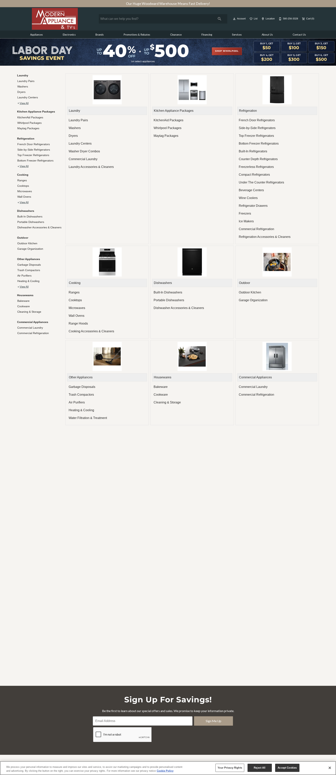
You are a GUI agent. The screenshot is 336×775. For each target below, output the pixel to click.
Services (237, 34)
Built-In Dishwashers (29, 216)
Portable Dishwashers (30, 221)
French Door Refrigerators (33, 144)
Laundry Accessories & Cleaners (91, 166)
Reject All (259, 767)
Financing (206, 34)
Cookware (23, 306)
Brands (99, 34)
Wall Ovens (24, 196)
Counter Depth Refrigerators (258, 159)
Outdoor (22, 237)
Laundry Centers (27, 97)
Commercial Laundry (30, 327)
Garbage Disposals (29, 264)
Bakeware (23, 300)
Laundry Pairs (25, 81)
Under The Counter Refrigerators (261, 182)
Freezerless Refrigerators (256, 166)
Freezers (245, 213)
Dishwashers (25, 210)
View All (24, 103)
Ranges (22, 180)
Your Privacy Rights (230, 767)
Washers (22, 86)
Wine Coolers (248, 198)
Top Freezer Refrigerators (33, 155)
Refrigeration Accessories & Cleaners (264, 236)
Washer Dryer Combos (84, 151)
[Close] (330, 768)
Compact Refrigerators (254, 174)
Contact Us (299, 34)
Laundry (22, 75)
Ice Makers (246, 221)
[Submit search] (219, 18)
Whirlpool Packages (29, 122)
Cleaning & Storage (29, 311)
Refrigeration (25, 138)
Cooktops (23, 185)
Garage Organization (30, 248)
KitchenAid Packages (30, 117)
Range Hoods (78, 323)
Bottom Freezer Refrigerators (35, 160)
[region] (168, 768)
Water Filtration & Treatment (88, 418)
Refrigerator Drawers (253, 205)
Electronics (69, 34)
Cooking (22, 174)
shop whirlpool (227, 51)
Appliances (36, 34)
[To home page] (55, 19)
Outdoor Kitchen (27, 243)
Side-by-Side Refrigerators (33, 149)
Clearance (176, 34)
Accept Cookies (287, 767)
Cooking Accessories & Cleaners (91, 331)
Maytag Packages (28, 128)
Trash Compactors (28, 270)
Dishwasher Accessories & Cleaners (39, 227)
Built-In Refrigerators (253, 151)
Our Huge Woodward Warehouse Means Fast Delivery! (168, 4)
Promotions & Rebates (136, 34)
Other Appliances (28, 259)
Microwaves (24, 191)
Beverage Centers (251, 190)
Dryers (21, 91)
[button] (234, 19)
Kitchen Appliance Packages (36, 111)
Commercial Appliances (32, 322)
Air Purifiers (24, 275)
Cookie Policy (165, 770)
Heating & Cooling (28, 281)
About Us (267, 34)
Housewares (25, 295)
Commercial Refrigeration (33, 333)
